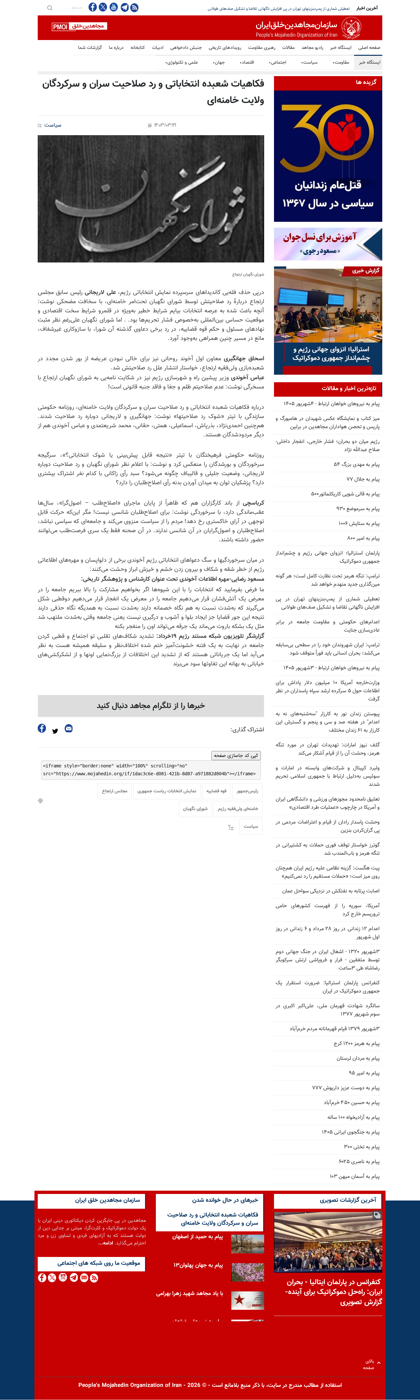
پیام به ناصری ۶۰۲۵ (359, 1162)
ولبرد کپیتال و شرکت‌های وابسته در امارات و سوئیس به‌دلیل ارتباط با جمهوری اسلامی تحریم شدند (328, 776)
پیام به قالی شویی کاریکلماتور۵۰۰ (345, 494)
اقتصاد (247, 62)
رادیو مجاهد (312, 48)
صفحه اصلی (369, 48)
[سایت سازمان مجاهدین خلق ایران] (210, 27)
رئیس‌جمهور (247, 791)
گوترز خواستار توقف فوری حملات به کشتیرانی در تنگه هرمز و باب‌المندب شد (328, 849)
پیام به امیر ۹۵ (364, 1073)
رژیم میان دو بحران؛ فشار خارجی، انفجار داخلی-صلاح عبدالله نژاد (328, 446)
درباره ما (116, 48)
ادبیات (157, 48)
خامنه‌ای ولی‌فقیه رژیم (238, 809)
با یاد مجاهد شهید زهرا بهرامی (189, 1293)
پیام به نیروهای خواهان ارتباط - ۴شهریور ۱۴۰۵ (332, 404)
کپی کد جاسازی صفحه (236, 755)
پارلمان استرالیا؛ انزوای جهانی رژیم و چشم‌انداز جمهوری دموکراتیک (328, 557)
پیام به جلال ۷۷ (363, 479)
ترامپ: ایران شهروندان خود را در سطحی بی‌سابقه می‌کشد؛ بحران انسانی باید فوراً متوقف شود (277, 9)
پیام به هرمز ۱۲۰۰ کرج (357, 1044)
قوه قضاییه (216, 791)
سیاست (309, 62)
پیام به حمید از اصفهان (197, 1237)
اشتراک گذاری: (247, 730)
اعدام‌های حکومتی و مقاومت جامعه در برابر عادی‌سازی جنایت (328, 626)
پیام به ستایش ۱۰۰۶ (359, 524)
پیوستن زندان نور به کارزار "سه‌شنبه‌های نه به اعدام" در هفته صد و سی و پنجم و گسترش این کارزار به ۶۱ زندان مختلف (328, 722)
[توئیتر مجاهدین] (103, 7)
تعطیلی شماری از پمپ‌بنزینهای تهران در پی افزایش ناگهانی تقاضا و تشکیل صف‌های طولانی (328, 603)
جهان (219, 62)
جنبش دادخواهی (186, 48)
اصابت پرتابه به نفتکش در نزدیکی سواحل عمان (331, 891)
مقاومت (340, 62)
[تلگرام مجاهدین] (124, 7)
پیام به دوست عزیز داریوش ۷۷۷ (346, 1088)
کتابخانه (138, 48)
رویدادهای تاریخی (225, 48)
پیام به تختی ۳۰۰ (362, 1147)
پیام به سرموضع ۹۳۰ (358, 509)
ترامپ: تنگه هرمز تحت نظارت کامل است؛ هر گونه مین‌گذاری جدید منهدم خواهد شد (328, 580)
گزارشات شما (90, 48)
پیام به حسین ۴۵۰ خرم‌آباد (352, 1103)
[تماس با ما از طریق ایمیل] (83, 1278)
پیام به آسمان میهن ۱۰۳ (355, 1177)
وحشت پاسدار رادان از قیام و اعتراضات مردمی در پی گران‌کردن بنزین (328, 826)
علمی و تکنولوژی (181, 62)
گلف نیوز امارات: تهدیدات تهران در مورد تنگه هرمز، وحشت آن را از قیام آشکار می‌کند (328, 749)
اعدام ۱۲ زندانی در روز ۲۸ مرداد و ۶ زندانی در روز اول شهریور (328, 933)
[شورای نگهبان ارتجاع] (151, 199)
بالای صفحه (370, 1363)
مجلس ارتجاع (114, 791)
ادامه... (105, 1243)
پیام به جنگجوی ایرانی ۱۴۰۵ (351, 1132)
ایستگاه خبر (340, 48)
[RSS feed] (134, 7)
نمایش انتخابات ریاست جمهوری (166, 791)
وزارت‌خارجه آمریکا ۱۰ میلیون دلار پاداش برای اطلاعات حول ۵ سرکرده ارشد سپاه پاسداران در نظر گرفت (328, 691)
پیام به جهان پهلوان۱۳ (198, 1265)
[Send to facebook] (42, 728)
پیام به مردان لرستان (358, 1059)
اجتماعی (277, 62)
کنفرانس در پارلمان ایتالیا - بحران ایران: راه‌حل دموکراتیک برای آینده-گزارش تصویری (333, 1292)
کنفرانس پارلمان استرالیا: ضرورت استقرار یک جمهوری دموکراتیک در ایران (328, 987)
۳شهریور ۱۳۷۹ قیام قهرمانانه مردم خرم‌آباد (335, 1029)
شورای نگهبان (195, 809)
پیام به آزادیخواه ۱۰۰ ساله (353, 1118)
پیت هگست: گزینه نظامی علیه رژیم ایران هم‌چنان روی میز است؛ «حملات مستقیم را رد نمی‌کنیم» (328, 872)
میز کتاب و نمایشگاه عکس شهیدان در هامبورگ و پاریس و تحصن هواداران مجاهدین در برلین (328, 423)
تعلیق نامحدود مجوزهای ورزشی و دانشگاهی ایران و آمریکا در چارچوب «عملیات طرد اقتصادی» (328, 803)
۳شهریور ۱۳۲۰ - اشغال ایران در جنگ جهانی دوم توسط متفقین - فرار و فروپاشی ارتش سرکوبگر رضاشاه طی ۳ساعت (328, 960)
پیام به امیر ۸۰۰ (363, 538)
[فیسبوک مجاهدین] (93, 7)
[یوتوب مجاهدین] (113, 7)
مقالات (288, 48)
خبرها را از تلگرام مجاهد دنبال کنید (151, 706)
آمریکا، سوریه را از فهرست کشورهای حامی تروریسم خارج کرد (328, 910)
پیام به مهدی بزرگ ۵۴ (357, 465)
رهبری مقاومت (261, 48)
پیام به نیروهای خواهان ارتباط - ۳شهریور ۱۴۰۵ (332, 668)
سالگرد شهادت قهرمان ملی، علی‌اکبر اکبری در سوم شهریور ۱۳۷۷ (328, 1010)
